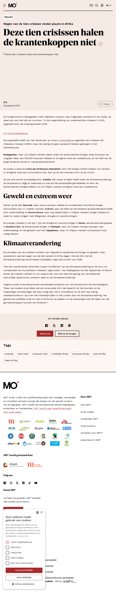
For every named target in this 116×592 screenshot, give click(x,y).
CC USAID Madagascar (15, 133)
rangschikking (66, 140)
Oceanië (9, 354)
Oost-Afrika (99, 354)
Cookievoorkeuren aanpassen (58, 577)
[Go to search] (96, 5)
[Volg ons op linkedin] (23, 483)
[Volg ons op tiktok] (29, 483)
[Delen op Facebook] (46, 325)
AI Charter (47, 571)
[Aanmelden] (102, 5)
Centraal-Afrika (80, 354)
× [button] (41, 512)
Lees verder (22, 536)
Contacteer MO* (89, 419)
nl (107, 5)
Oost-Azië (23, 354)
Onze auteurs (88, 426)
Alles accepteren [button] (24, 570)
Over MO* (86, 404)
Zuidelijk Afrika (60, 354)
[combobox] (37, 512)
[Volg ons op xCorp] (17, 483)
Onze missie (87, 412)
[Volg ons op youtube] (35, 483)
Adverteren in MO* (91, 440)
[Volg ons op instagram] (11, 483)
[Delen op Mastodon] (69, 325)
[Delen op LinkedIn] (61, 325)
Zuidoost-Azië (39, 354)
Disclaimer (48, 565)
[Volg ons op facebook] (4, 483)
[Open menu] (4, 5)
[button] (24, 584)
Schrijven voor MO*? (92, 433)
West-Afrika (11, 360)
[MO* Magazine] (12, 5)
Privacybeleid (49, 559)
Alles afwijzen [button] (24, 577)
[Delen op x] (54, 325)
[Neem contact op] (91, 5)
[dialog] (24, 549)
